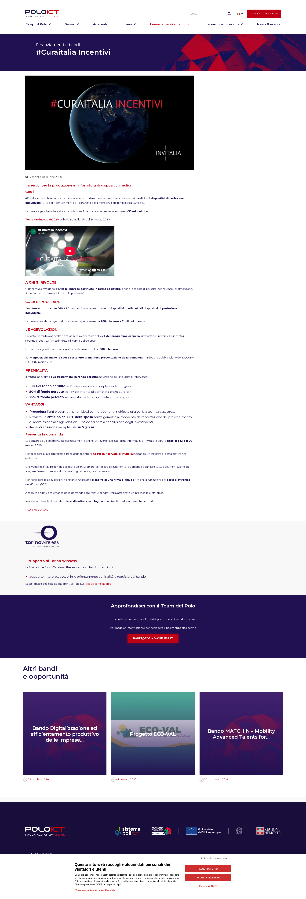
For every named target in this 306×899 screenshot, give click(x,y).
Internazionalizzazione (221, 24)
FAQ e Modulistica (36, 509)
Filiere (127, 24)
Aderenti (100, 24)
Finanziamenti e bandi (168, 24)
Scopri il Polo (36, 24)
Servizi (70, 24)
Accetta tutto (208, 869)
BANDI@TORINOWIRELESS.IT (153, 638)
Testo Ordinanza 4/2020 (42, 219)
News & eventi (268, 24)
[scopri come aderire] (99, 583)
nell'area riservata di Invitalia (113, 453)
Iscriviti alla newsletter (264, 13)
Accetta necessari (208, 877)
